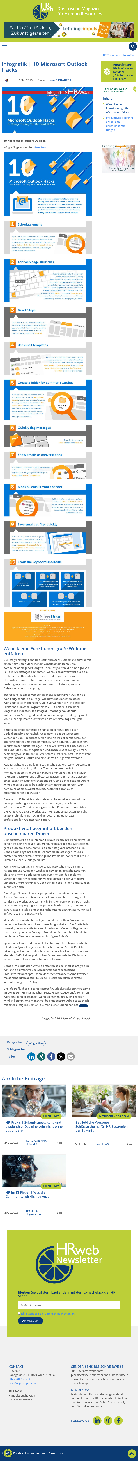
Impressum (38, 1453)
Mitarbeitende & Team (114, 1116)
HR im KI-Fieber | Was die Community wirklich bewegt (27, 1194)
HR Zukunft (51, 1116)
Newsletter (122, 64)
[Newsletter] (106, 71)
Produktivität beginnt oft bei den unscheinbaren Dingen (119, 124)
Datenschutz (57, 1453)
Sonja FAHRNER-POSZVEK (36, 1142)
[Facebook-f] (118, 1420)
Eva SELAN (102, 1144)
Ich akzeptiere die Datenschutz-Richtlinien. (48, 1313)
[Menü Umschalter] (4, 47)
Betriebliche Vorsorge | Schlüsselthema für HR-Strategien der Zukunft (101, 1126)
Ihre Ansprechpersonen (23, 1383)
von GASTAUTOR (60, 80)
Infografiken (128, 55)
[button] (31, 1056)
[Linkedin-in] (97, 1420)
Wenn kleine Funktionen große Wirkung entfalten (117, 108)
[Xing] (108, 1420)
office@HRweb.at (19, 1379)
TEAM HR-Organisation (34, 1212)
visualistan (40, 147)
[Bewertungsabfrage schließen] (83, 1005)
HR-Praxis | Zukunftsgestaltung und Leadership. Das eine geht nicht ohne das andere (34, 1126)
